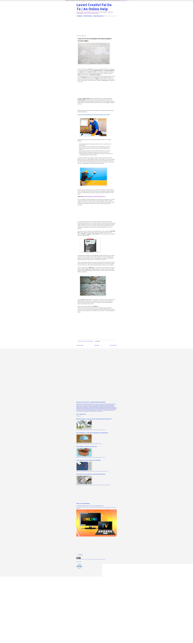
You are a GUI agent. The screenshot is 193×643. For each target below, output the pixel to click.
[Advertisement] (97, 27)
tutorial (77, 600)
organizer (100, 607)
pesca (114, 607)
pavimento (84, 602)
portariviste (87, 608)
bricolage (108, 602)
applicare (90, 599)
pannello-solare (81, 602)
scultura (101, 601)
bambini (101, 602)
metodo (108, 599)
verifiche (83, 609)
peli (107, 607)
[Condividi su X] (97, 341)
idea (97, 600)
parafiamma (102, 607)
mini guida (115, 601)
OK (127, 0)
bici (103, 601)
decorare (112, 599)
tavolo (87, 602)
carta (116, 602)
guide (110, 599)
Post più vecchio (113, 345)
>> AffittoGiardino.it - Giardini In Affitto (102, 613)
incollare (105, 600)
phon (116, 607)
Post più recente (80, 345)
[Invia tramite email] (95, 341)
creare (86, 599)
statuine (114, 608)
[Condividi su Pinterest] (99, 341)
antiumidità (95, 602)
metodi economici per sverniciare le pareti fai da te (94, 196)
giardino (88, 601)
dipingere (83, 601)
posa (97, 601)
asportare (98, 602)
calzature (110, 602)
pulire (95, 600)
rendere (105, 608)
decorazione (80, 601)
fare (102, 599)
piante (77, 608)
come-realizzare (108, 601)
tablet (77, 609)
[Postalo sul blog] (96, 341)
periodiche (112, 607)
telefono (89, 602)
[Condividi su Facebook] (98, 341)
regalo (103, 608)
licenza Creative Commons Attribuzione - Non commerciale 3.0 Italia (95, 559)
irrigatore (77, 607)
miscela (77, 602)
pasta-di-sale (105, 607)
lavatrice (90, 601)
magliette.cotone (88, 607)
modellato (96, 607)
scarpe (99, 601)
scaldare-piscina (111, 608)
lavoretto (112, 601)
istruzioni (94, 599)
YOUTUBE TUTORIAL (88, 15)
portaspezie (92, 608)
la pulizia (79, 607)
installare (83, 600)
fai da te (80, 599)
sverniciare (112, 600)
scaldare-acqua (107, 608)
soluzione (115, 599)
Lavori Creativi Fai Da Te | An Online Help (94, 7)
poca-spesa (84, 608)
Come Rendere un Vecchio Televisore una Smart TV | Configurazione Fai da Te (90, 505)
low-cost (93, 601)
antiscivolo (91, 602)
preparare (95, 608)
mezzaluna (91, 607)
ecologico (102, 600)
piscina (80, 608)
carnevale (99, 600)
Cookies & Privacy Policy (98, 15)
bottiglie (105, 602)
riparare (97, 599)
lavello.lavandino (84, 607)
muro (110, 600)
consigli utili (87, 600)
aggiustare (99, 599)
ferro (86, 601)
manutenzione (105, 599)
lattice (81, 607)
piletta (78, 608)
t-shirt (116, 608)
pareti (79, 600)
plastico (82, 608)
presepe (98, 608)
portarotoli (90, 608)
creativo (77, 601)
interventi (93, 600)
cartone (105, 601)
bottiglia (103, 602)
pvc (99, 608)
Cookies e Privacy (79, 561)
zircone (85, 609)
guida (77, 599)
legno (88, 599)
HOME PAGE (80, 15)
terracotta (81, 609)
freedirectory (78, 622)
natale (95, 601)
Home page (96, 345)
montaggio (107, 600)
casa (81, 600)
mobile (93, 607)
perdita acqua (109, 607)
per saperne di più (123, 0)
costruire (83, 599)
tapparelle (79, 609)
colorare (115, 600)
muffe (97, 607)
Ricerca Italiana (78, 617)
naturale (90, 600)
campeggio (113, 602)
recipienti (101, 608)
